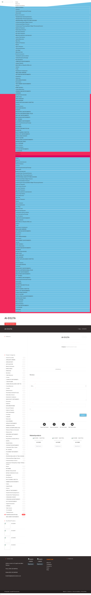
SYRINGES (18, 93)
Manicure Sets (19, 52)
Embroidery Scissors (20, 29)
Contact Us (18, 154)
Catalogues (18, 152)
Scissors (17, 9)
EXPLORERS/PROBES (20, 80)
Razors (17, 44)
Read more (38, 446)
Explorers (17, 78)
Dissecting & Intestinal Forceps (23, 11)
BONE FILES (18, 96)
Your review (33, 388)
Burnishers (18, 82)
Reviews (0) (58, 369)
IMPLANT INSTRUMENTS (22, 115)
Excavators (18, 76)
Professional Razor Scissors (22, 24)
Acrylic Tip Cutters (20, 37)
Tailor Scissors (19, 46)
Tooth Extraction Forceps (21, 57)
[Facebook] (67, 565)
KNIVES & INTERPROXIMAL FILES (24, 113)
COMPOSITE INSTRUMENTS (22, 61)
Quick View (42, 438)
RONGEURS (18, 130)
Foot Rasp (17, 50)
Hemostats (18, 13)
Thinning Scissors (20, 48)
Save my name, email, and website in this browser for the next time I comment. (47, 411)
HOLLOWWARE (19, 143)
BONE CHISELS (19, 87)
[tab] (58, 369)
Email (60, 402)
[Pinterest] (67, 576)
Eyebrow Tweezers (20, 28)
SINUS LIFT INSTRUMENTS (22, 134)
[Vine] (67, 579)
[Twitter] (67, 562)
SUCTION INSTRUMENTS (22, 149)
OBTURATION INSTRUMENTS (23, 74)
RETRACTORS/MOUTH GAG (22, 128)
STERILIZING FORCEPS (21, 136)
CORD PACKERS (19, 100)
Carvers (17, 85)
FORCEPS (17, 110)
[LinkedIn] (67, 572)
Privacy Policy (83, 591)
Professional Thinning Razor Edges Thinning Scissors (29, 26)
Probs (16, 69)
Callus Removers (19, 39)
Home (16, 2)
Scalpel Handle (19, 63)
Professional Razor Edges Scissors (24, 22)
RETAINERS (18, 126)
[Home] (76, 328)
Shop (48, 569)
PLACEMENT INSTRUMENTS (22, 121)
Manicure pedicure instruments (23, 35)
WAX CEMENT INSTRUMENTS (23, 83)
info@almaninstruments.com (14, 575)
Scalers (17, 67)
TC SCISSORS (18, 150)
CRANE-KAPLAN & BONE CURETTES (24, 102)
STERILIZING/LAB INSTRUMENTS (24, 139)
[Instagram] (67, 569)
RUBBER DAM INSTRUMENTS (23, 91)
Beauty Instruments (19, 14)
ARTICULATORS (19, 137)
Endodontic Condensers (21, 70)
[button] (52, 156)
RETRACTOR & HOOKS (21, 95)
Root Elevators (19, 59)
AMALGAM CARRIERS (20, 72)
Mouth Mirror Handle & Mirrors (23, 65)
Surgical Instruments (20, 5)
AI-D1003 (77, 442)
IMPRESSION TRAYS (20, 141)
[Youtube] (67, 582)
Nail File (17, 41)
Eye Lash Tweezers (20, 31)
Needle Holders (19, 7)
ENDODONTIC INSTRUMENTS (23, 111)
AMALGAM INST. (19, 98)
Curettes (17, 104)
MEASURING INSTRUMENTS (22, 117)
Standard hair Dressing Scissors (23, 16)
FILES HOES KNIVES (20, 108)
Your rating (32, 384)
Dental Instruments (19, 54)
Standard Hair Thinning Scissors (23, 18)
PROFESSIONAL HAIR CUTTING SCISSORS (26, 20)
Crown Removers (19, 89)
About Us (17, 3)
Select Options (10, 323)
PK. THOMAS (18, 119)
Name (31, 402)
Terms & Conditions (76, 591)
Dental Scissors (19, 106)
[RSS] (67, 586)
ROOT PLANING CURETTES (22, 132)
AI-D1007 (58, 442)
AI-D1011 (38, 442)
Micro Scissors (19, 145)
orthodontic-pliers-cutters (22, 55)
